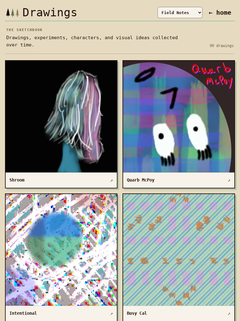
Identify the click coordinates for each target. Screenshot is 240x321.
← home (220, 12)
